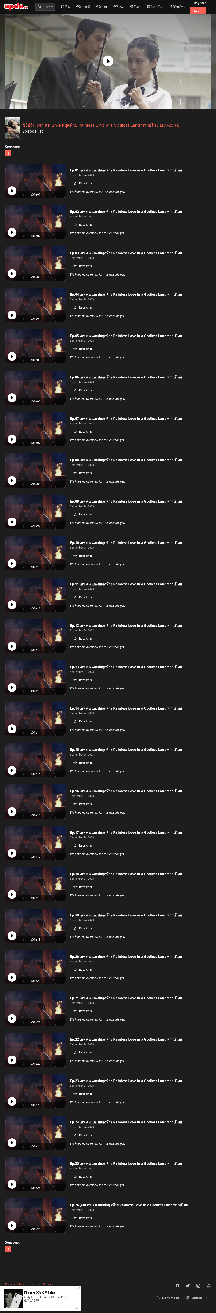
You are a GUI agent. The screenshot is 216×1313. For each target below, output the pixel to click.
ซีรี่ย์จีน (65, 7)
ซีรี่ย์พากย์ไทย (155, 7)
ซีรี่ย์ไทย (135, 7)
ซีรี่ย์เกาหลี (83, 7)
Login (198, 10)
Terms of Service (41, 1284)
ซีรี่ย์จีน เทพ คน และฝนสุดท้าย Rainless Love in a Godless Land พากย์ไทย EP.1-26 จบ (101, 125)
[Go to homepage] (16, 7)
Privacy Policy (14, 1284)
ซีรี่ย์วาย (101, 7)
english (197, 1298)
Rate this (85, 183)
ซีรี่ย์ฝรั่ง (118, 7)
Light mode (170, 1298)
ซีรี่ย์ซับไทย (177, 7)
